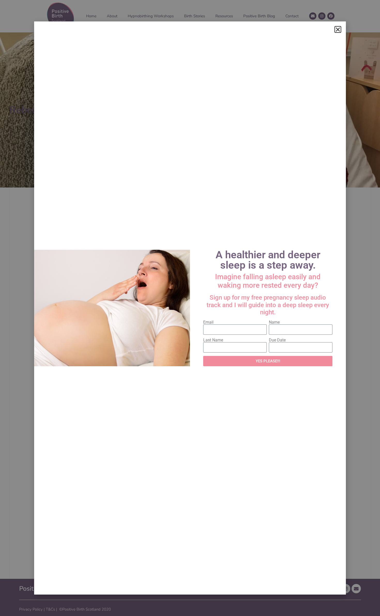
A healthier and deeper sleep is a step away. (268, 260)
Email (208, 322)
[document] (190, 308)
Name (274, 322)
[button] (338, 29)
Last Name (213, 340)
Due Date (277, 340)
